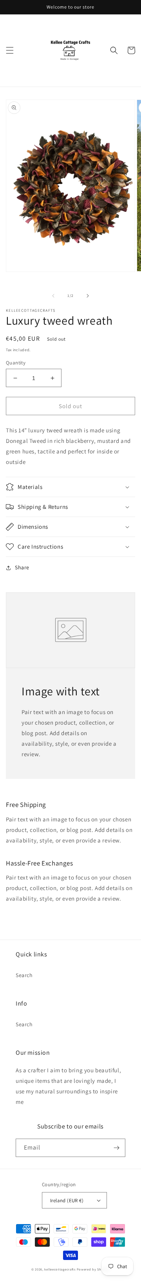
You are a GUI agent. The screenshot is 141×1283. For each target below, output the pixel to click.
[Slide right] (87, 295)
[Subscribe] (116, 1148)
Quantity (15, 362)
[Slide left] (53, 295)
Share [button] (22, 567)
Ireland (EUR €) (66, 1200)
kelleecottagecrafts (59, 1269)
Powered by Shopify (93, 1269)
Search (24, 975)
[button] (9, 50)
